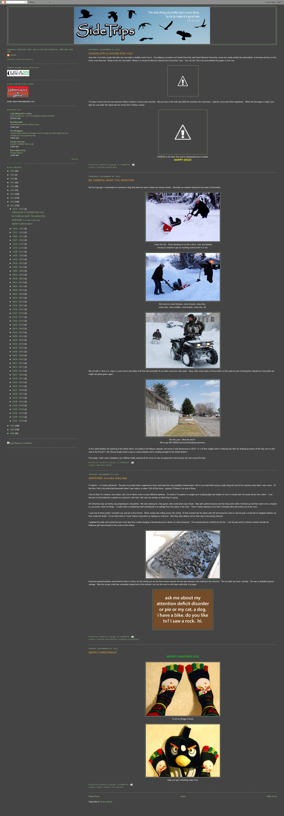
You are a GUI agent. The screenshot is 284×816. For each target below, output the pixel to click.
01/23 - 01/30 (18, 409)
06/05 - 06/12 (18, 336)
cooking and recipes (107, 167)
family (100, 787)
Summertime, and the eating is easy (24, 124)
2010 (12, 426)
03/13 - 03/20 (18, 382)
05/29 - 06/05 (18, 340)
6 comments (122, 784)
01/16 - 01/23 (18, 413)
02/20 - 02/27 (18, 394)
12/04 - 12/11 (18, 236)
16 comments (123, 637)
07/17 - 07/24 (18, 313)
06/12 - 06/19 (18, 332)
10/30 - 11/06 (18, 255)
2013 (12, 198)
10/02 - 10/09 (18, 271)
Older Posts (272, 796)
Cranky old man (17, 142)
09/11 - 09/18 (18, 282)
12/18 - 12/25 (18, 229)
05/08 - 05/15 (18, 352)
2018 (12, 179)
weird (109, 465)
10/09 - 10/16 (18, 267)
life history (117, 787)
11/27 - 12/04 (18, 240)
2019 (12, 175)
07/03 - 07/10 (18, 321)
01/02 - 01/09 (18, 421)
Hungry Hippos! (16, 153)
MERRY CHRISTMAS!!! (103, 652)
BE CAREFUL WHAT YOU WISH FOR (111, 180)
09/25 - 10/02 (18, 275)
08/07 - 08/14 (18, 302)
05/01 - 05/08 (18, 355)
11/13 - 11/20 (18, 248)
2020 (12, 171)
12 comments (123, 462)
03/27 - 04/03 (18, 375)
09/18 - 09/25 (18, 279)
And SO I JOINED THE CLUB (22, 144)
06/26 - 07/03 (18, 325)
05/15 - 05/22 (18, 348)
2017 (12, 182)
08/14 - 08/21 (18, 298)
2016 (12, 186)
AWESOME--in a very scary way (108, 478)
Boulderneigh (16, 122)
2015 (12, 190)
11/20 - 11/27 (18, 244)
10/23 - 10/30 (18, 259)
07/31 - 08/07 (18, 305)
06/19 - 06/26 (18, 328)
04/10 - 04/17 (18, 367)
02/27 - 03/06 (18, 390)
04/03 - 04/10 (18, 371)
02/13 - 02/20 (18, 398)
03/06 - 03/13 (18, 386)
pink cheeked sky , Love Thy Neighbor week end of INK (32, 116)
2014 (12, 194)
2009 (12, 429)
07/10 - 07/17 (18, 317)
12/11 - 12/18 (18, 232)
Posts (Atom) (106, 802)
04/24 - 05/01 (18, 359)
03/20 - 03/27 (18, 378)
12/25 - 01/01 (18, 209)
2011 (12, 205)
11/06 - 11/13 (18, 252)
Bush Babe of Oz (18, 150)
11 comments (124, 164)
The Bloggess (16, 131)
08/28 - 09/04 (18, 290)
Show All (74, 159)
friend (107, 787)
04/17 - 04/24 (18, 363)
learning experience (128, 639)
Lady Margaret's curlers (21, 113)
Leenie (13, 55)
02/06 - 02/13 (18, 402)
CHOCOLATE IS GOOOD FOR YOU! (111, 53)
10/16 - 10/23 (18, 263)
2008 (12, 433)
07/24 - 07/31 (18, 309)
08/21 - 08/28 (18, 294)
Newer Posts (94, 796)
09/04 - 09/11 (18, 286)
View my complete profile (20, 59)
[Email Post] (133, 164)
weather (101, 465)
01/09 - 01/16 (18, 417)
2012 (12, 202)
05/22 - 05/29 (18, 344)
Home (183, 796)
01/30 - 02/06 (18, 405)
